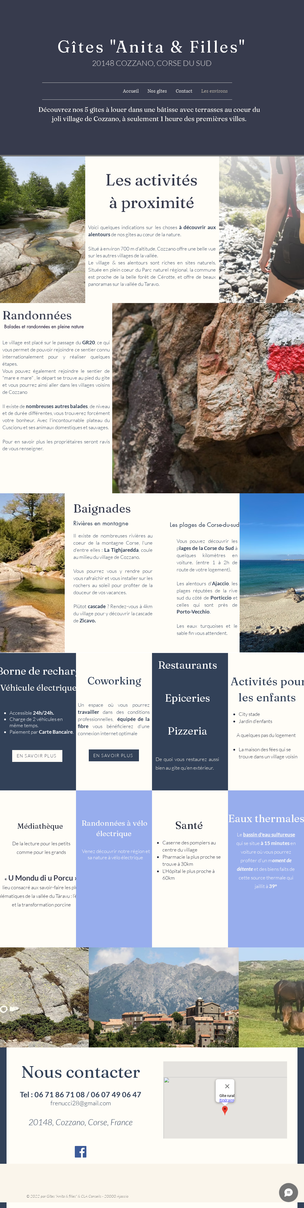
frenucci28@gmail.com (80, 1103)
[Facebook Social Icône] (80, 1152)
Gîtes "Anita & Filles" (152, 47)
